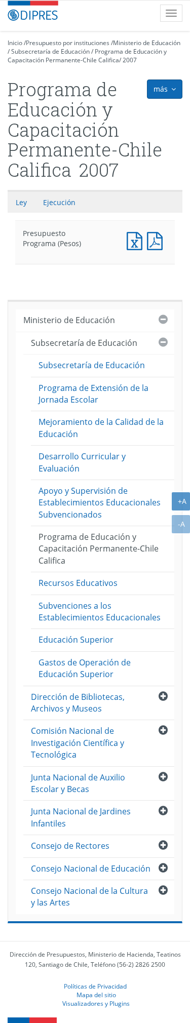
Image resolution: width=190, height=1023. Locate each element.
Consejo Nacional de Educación (90, 868)
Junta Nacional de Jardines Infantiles (81, 817)
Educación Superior (76, 639)
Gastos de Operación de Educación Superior (85, 668)
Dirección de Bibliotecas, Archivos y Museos (78, 702)
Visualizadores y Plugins (96, 1003)
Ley (21, 202)
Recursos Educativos (78, 582)
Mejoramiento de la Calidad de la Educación (101, 427)
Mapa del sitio (96, 995)
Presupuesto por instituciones (67, 42)
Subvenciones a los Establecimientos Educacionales (100, 611)
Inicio (15, 42)
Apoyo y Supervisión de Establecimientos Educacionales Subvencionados (100, 502)
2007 (130, 60)
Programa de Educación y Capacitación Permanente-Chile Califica (87, 55)
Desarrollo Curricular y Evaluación (82, 462)
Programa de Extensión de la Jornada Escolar (93, 393)
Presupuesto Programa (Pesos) (137, 239)
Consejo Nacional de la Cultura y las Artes (89, 896)
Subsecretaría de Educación (50, 51)
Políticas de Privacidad (95, 986)
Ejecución (59, 202)
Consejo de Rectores (70, 845)
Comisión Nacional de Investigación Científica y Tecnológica (77, 742)
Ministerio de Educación (146, 42)
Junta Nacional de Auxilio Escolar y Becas (78, 783)
